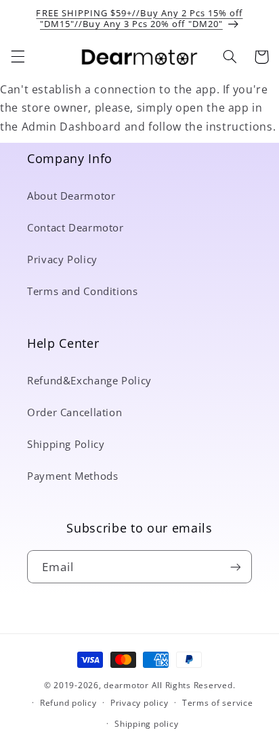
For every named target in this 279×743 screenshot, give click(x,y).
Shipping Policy (65, 444)
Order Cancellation (74, 412)
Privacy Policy (62, 259)
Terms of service (217, 703)
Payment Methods (72, 475)
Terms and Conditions (82, 291)
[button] (17, 56)
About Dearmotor (71, 195)
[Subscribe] (235, 566)
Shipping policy (146, 724)
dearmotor (127, 685)
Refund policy (68, 703)
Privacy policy (139, 703)
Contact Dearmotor (75, 227)
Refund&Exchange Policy (89, 380)
